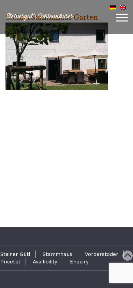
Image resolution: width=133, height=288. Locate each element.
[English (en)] (123, 7)
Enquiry (79, 262)
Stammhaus (57, 254)
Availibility (45, 262)
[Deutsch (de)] (113, 7)
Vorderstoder (101, 254)
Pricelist (10, 262)
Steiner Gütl (15, 254)
